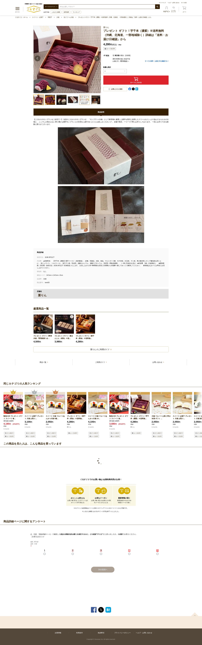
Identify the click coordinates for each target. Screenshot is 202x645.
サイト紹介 (184, 2)
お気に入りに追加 (116, 89)
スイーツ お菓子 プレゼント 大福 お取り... (34, 417)
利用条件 (79, 633)
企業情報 (58, 633)
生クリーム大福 (69, 17)
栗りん (69, 427)
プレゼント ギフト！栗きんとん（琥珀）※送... (64, 337)
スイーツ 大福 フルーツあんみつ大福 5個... (55, 417)
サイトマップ (162, 2)
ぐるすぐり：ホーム (21, 17)
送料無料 (66, 12)
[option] (43, 328)
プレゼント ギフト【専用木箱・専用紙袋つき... (42, 337)
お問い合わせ (157, 362)
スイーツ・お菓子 (37, 17)
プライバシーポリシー (122, 633)
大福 (57, 17)
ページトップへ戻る (194, 614)
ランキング (76, 12)
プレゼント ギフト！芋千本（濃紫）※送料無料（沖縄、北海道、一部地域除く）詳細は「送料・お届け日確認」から (114, 17)
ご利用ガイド (100, 362)
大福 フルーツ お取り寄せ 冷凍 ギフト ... (161, 417)
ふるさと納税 (56, 12)
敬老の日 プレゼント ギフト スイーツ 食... (13, 417)
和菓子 (50, 17)
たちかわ (6, 429)
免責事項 (101, 633)
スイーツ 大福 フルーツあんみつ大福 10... (97, 417)
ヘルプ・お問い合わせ (173, 2)
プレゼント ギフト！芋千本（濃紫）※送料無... (139, 417)
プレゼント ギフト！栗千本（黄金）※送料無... (85, 337)
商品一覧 (43, 362)
